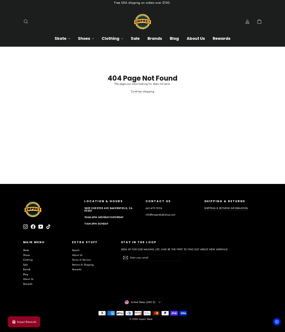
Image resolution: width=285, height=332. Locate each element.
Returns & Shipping (83, 265)
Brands (154, 38)
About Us (196, 38)
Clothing (111, 38)
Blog (174, 38)
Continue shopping (142, 91)
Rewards (221, 38)
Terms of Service (81, 260)
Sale (135, 38)
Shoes (84, 38)
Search (76, 250)
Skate (61, 38)
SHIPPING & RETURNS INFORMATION (226, 208)
